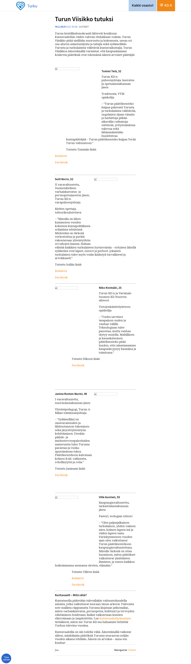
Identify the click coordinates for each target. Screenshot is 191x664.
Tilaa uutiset (6, 658)
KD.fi (168, 5)
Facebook (61, 162)
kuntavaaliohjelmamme (115, 618)
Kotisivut (61, 156)
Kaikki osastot (142, 5)
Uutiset (132, 650)
